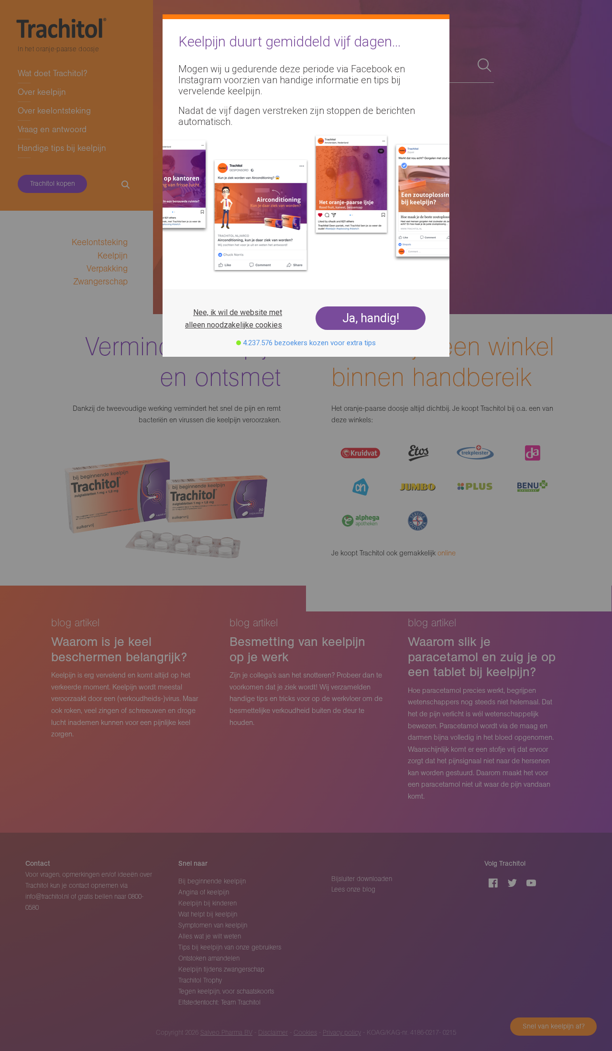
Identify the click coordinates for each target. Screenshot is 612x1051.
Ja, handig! (370, 318)
